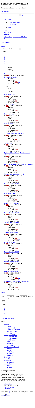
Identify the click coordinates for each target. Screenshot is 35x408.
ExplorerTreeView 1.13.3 (11, 213)
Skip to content (5, 11)
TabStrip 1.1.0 (8, 143)
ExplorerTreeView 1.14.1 (11, 184)
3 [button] (4, 58)
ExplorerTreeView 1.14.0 (11, 203)
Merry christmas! (9, 123)
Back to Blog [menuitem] (8, 32)
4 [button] (4, 59)
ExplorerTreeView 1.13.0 (11, 271)
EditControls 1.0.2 (9, 193)
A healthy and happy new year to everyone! (16, 281)
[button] (4, 63)
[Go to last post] (19, 82)
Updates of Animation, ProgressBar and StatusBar (18, 164)
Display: (4, 296)
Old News (5, 42)
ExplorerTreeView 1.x (10, 77)
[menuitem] (14, 22)
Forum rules (7, 74)
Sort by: (17, 296)
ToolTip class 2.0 (9, 104)
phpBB (10, 391)
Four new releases (9, 242)
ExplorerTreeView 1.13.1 (11, 261)
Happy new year (9, 114)
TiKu (7, 75)
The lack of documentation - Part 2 (14, 174)
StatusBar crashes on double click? (14, 133)
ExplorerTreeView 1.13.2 (11, 252)
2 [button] (4, 56)
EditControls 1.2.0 (9, 94)
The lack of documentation (11, 222)
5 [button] (4, 61)
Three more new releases (11, 232)
